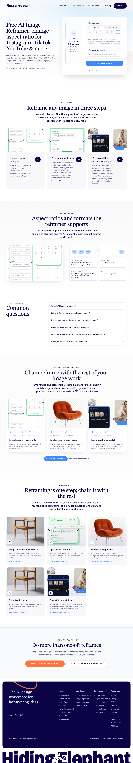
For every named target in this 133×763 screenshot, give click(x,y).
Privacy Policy (106, 739)
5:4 (96, 32)
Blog (113, 716)
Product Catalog (64, 712)
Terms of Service (118, 739)
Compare (114, 705)
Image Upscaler (100, 702)
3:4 (107, 32)
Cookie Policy (94, 739)
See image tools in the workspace (87, 664)
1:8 (96, 36)
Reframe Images (105, 63)
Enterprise (115, 709)
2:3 (112, 32)
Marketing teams (82, 702)
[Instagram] (22, 715)
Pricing (108, 5)
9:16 (117, 32)
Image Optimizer (100, 709)
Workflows (62, 705)
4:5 (101, 32)
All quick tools (99, 695)
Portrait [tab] (96, 27)
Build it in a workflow (56, 459)
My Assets (62, 716)
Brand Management (66, 709)
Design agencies (82, 699)
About (113, 695)
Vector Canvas (64, 699)
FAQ (112, 702)
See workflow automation (78, 459)
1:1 (90, 32)
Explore (114, 712)
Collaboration (63, 719)
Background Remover (102, 699)
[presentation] (73, 42)
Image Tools (63, 702)
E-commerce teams (84, 695)
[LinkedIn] (11, 715)
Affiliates (114, 726)
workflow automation (92, 71)
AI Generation (63, 695)
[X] (16, 715)
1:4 (90, 36)
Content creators (82, 705)
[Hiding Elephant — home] (17, 5)
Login (120, 5)
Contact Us (115, 719)
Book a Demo (116, 722)
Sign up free (40, 68)
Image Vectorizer (100, 705)
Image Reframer (100, 712)
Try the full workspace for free (45, 664)
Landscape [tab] (113, 27)
